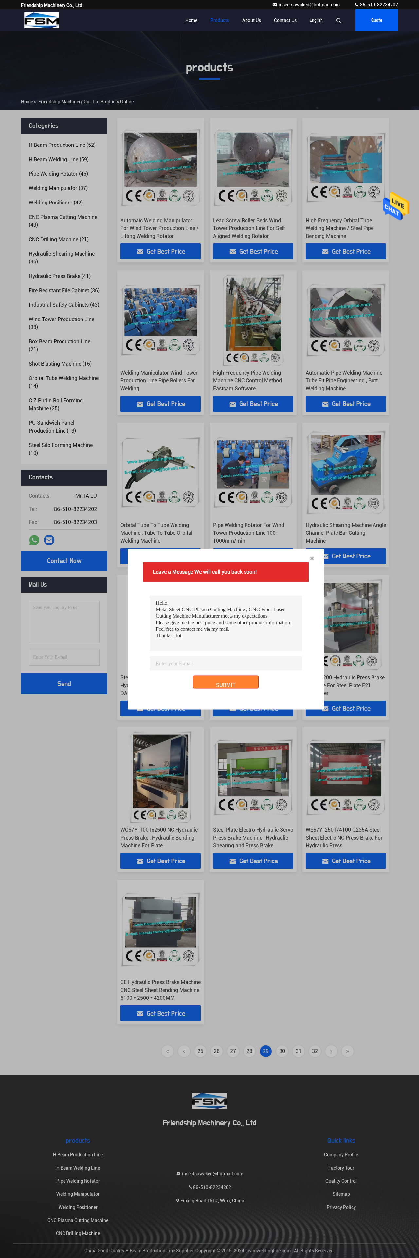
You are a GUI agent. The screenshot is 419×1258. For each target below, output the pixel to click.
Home (191, 20)
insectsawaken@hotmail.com (310, 4)
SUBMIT (226, 685)
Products (219, 20)
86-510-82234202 (378, 4)
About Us (251, 20)
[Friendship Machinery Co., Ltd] (41, 20)
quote (376, 20)
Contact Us (285, 20)
